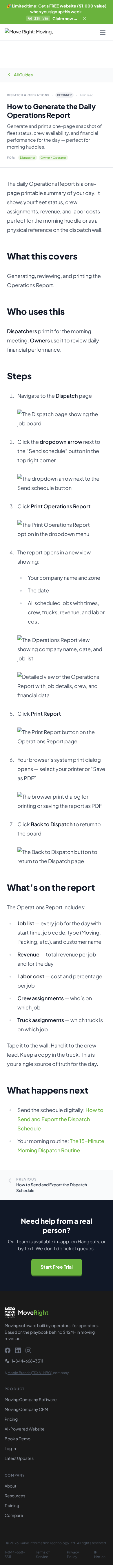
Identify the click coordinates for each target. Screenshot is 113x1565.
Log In (10, 1448)
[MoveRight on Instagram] (28, 1350)
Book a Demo (17, 1438)
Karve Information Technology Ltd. (48, 1543)
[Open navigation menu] (102, 32)
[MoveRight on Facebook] (7, 1350)
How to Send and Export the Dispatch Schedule (60, 1119)
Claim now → (65, 18)
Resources (15, 1495)
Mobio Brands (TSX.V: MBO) (30, 1373)
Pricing (11, 1419)
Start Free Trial (57, 1267)
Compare (14, 1515)
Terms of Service (43, 1554)
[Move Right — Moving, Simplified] (37, 32)
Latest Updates (19, 1458)
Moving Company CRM (26, 1409)
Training (12, 1505)
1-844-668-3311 (27, 1360)
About (10, 1485)
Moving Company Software (31, 1399)
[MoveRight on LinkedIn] (18, 1350)
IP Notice (99, 1554)
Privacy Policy (73, 1554)
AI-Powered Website (25, 1428)
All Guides (23, 74)
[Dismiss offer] (84, 18)
